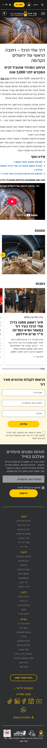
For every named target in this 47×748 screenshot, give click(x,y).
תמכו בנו (23, 628)
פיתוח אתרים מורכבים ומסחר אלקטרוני (23, 739)
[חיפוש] (42, 4)
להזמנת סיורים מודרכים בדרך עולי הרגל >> (21, 173)
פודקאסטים (24, 578)
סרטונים (23, 565)
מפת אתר (23, 666)
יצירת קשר (23, 662)
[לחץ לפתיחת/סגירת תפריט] (43, 13)
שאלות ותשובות (23, 632)
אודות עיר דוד (23, 623)
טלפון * (39, 413)
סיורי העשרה (23, 538)
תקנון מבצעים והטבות (23, 658)
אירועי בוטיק (23, 596)
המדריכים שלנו (23, 569)
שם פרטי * (37, 392)
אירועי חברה (23, 613)
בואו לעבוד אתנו (23, 677)
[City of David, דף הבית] (23, 14)
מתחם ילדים (23, 573)
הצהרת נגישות (22, 717)
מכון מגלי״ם (23, 560)
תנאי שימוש (24, 649)
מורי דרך (23, 546)
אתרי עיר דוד (23, 542)
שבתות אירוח (23, 605)
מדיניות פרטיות (23, 645)
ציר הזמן (23, 582)
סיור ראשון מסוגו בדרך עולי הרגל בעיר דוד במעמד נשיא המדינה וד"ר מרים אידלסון (26, 328)
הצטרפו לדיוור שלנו (23, 653)
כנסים (23, 609)
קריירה (24, 636)
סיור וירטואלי (23, 586)
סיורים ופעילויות (24, 520)
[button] (5, 4)
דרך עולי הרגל (23, 525)
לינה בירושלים (23, 529)
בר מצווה (23, 600)
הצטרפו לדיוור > (23, 688)
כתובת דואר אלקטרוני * (31, 403)
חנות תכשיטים (23, 640)
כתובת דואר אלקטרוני (29, 479)
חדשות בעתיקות (23, 556)
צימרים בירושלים (23, 533)
